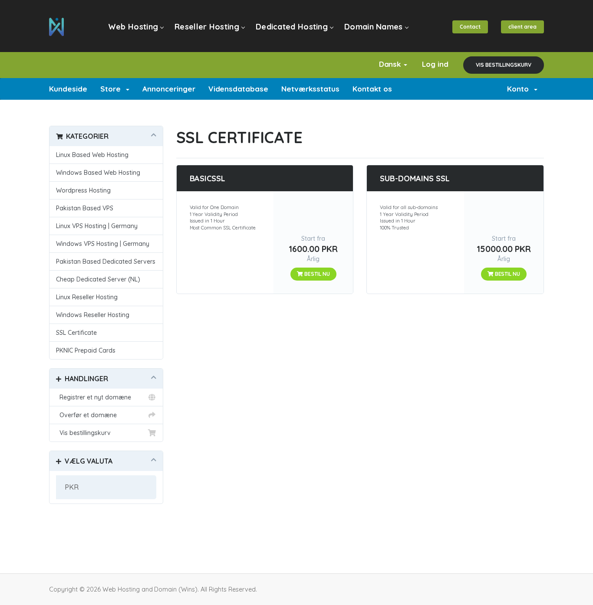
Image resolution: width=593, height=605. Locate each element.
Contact (470, 26)
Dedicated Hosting (292, 27)
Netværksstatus (310, 88)
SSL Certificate (76, 333)
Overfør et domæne (86, 415)
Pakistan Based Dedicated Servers (105, 261)
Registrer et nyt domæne (93, 397)
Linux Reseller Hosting (87, 297)
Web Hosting (133, 27)
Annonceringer (168, 88)
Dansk (391, 64)
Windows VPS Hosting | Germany (102, 244)
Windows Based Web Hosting (98, 173)
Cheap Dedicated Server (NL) (98, 279)
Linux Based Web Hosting (92, 155)
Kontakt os (372, 88)
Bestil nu (316, 274)
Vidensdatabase (238, 88)
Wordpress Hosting (83, 190)
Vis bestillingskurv (503, 65)
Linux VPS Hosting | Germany (97, 226)
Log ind (435, 64)
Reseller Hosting (207, 27)
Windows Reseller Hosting (92, 315)
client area (522, 26)
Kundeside (68, 88)
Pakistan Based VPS (84, 208)
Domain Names (373, 27)
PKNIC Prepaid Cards (85, 350)
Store (112, 88)
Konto (520, 88)
